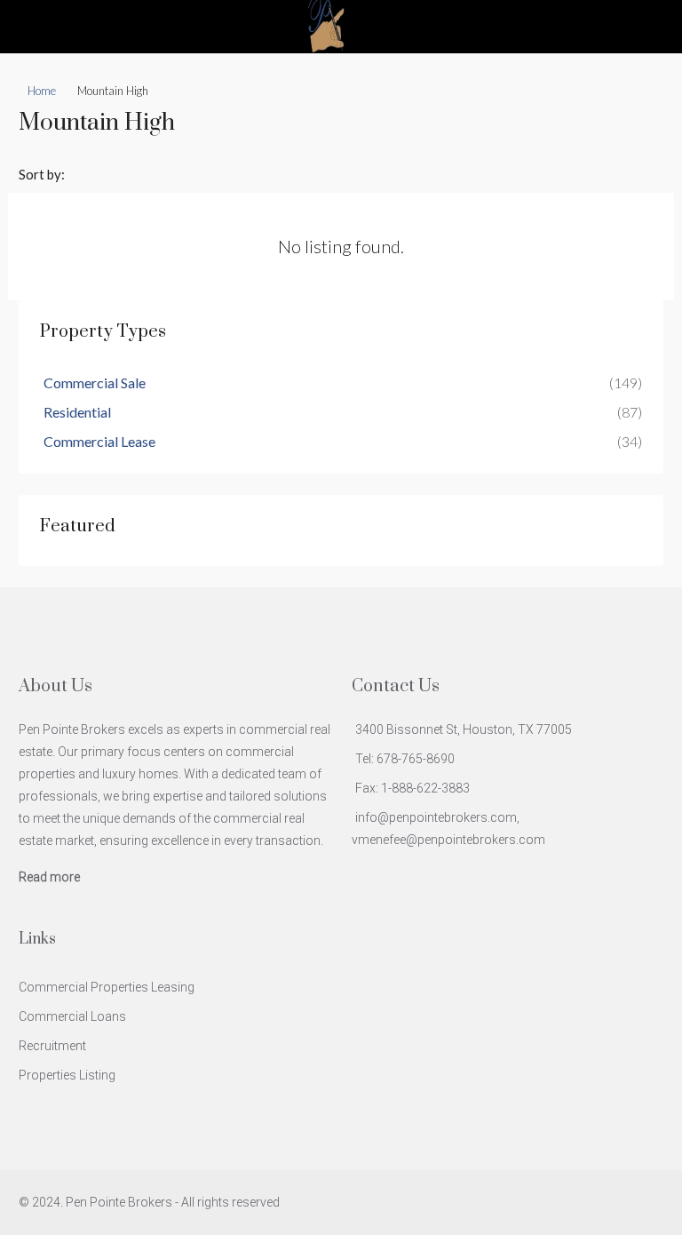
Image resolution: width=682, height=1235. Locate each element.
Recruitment (52, 1046)
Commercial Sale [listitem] (95, 382)
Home (42, 91)
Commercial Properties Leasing (106, 987)
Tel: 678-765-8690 (405, 759)
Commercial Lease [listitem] (99, 441)
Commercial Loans (72, 1016)
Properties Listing (67, 1075)
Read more (49, 877)
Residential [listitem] (77, 411)
